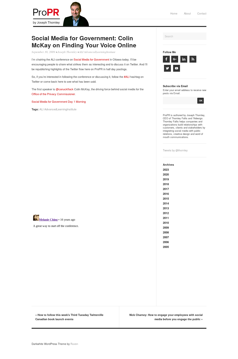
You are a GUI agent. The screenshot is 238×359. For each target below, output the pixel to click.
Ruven (74, 344)
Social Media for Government (91, 59)
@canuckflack (64, 89)
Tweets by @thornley (175, 150)
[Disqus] (91, 164)
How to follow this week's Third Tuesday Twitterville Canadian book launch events (69, 317)
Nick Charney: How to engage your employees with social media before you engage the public (166, 317)
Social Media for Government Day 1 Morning (59, 101)
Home (173, 13)
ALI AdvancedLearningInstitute (97, 52)
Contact (201, 13)
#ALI (126, 77)
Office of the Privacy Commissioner (53, 94)
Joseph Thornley (67, 52)
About (187, 13)
